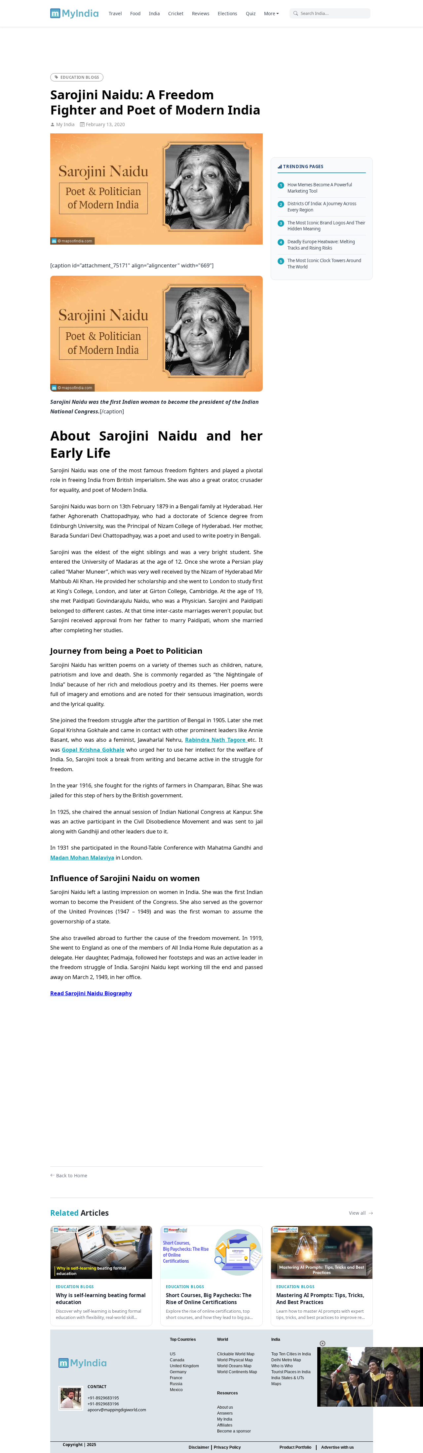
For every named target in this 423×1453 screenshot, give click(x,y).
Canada (177, 1360)
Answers (225, 1413)
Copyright (73, 1444)
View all (358, 1213)
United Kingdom (184, 1366)
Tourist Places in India (291, 1372)
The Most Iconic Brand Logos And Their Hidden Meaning (322, 225)
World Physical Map (235, 1360)
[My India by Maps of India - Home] (74, 13)
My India (224, 1419)
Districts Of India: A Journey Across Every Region (318, 207)
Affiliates (224, 1425)
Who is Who (282, 1366)
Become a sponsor (234, 1431)
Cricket (175, 13)
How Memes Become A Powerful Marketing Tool (316, 188)
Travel (115, 13)
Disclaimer (199, 1447)
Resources (227, 1393)
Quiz (250, 13)
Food (135, 13)
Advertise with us (337, 1447)
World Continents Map (237, 1372)
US (172, 1354)
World (222, 1339)
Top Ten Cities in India (291, 1354)
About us (225, 1407)
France (176, 1378)
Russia (176, 1384)
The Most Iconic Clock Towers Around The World (320, 264)
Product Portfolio (295, 1447)
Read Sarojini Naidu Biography (91, 993)
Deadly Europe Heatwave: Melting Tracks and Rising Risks (317, 245)
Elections (227, 13)
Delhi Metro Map (286, 1360)
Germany (178, 1372)
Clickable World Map (235, 1354)
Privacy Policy (227, 1447)
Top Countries (183, 1339)
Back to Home (71, 1175)
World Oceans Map (234, 1366)
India (154, 13)
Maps (276, 1384)
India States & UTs (287, 1378)
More (269, 13)
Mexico (176, 1389)
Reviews (201, 13)
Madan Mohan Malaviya (82, 857)
